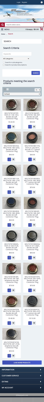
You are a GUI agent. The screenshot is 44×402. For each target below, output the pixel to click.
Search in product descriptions (16, 65)
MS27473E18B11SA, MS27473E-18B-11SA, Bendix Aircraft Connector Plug (11, 181)
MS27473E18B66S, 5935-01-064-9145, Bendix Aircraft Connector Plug (11, 247)
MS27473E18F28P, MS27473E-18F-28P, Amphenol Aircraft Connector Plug (11, 279)
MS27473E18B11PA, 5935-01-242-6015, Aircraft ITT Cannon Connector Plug (32, 148)
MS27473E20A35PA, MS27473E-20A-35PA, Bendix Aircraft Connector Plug (11, 312)
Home (3, 34)
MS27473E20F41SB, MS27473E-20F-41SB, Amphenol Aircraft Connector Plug (11, 345)
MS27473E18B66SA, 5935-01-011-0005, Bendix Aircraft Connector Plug (32, 247)
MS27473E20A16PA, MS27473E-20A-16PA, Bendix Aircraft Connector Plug (32, 279)
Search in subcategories (13, 62)
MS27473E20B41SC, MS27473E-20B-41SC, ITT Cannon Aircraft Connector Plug (32, 312)
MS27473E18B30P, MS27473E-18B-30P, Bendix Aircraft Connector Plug (32, 214)
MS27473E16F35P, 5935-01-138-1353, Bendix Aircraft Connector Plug (11, 116)
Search (10, 34)
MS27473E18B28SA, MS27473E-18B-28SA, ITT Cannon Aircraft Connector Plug (32, 181)
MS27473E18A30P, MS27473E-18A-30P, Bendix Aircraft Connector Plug (32, 116)
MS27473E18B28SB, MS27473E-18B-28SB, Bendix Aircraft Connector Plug (11, 214)
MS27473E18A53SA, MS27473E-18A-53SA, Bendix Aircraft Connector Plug (11, 148)
